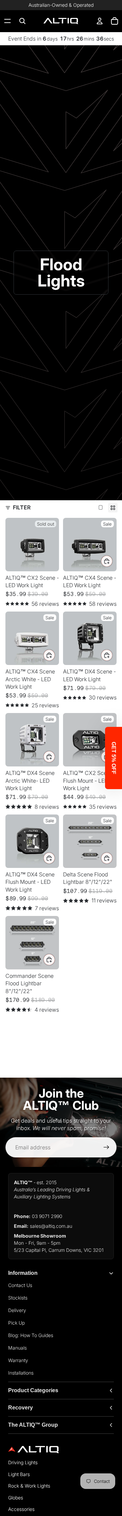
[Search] (22, 21)
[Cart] (114, 21)
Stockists (17, 1298)
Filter (21, 507)
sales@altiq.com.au (51, 1226)
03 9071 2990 (47, 1216)
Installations (21, 1373)
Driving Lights (23, 1462)
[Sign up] (106, 1147)
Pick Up (16, 1323)
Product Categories (33, 1390)
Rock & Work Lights (29, 1486)
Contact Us (20, 1285)
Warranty (18, 1360)
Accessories (21, 1509)
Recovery (20, 1407)
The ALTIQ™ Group (33, 1425)
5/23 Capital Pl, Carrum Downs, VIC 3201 (59, 1250)
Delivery (17, 1310)
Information (23, 1273)
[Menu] (7, 21)
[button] (113, 758)
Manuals (17, 1348)
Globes (15, 1497)
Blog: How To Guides (30, 1335)
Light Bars (19, 1474)
